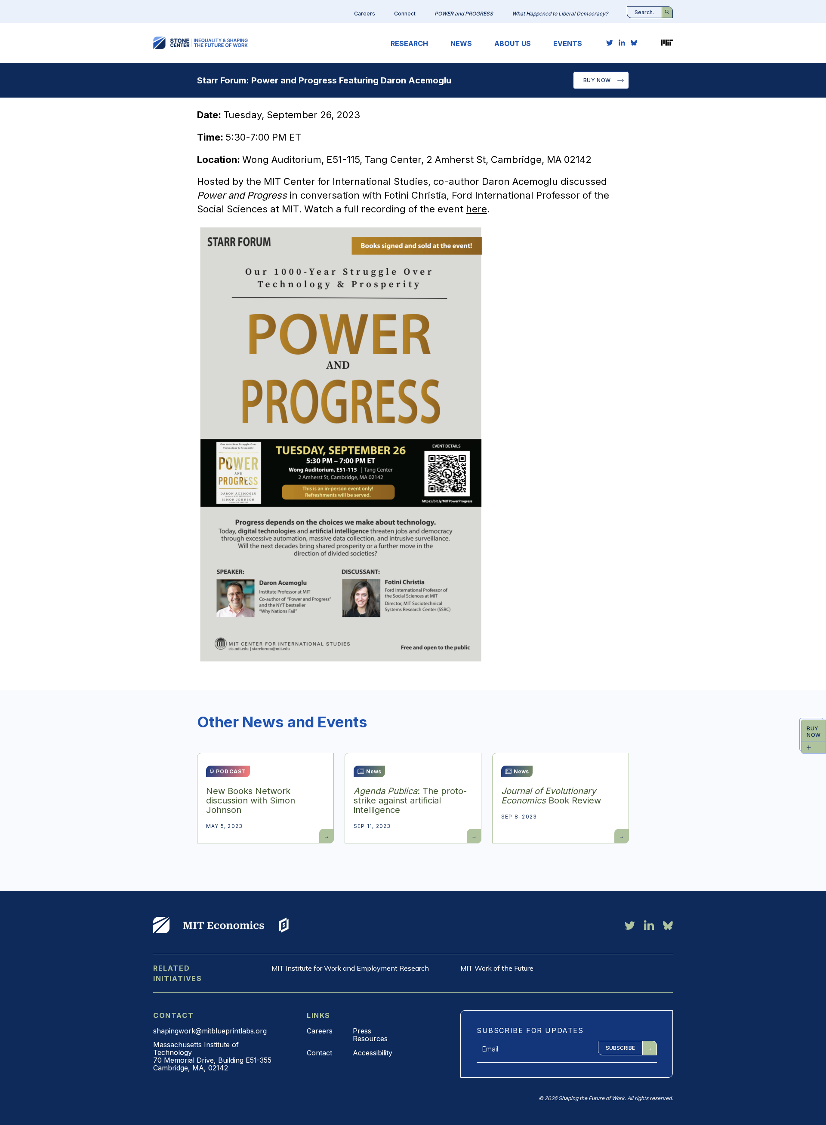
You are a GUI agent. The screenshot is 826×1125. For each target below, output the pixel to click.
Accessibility (372, 1053)
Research (409, 43)
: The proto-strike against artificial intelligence (410, 800)
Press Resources (370, 1034)
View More (161, 925)
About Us (512, 43)
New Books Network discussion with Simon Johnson (250, 800)
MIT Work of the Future (496, 968)
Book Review (551, 795)
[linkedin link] (622, 43)
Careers (364, 13)
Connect (405, 13)
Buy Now (597, 80)
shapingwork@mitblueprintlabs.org (210, 1031)
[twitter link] (609, 43)
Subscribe (620, 1048)
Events (567, 43)
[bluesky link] (634, 43)
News (461, 43)
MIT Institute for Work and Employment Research (350, 968)
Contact (319, 1053)
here (476, 209)
